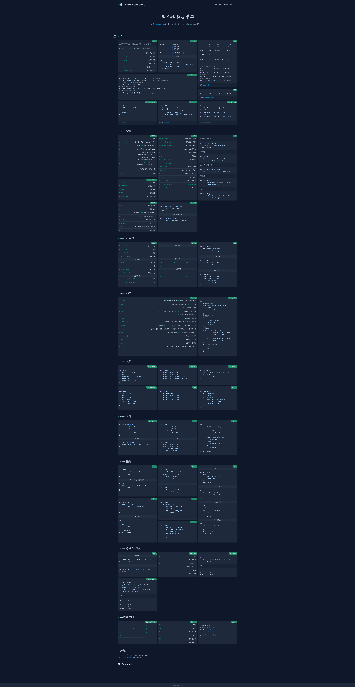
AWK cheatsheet (125, 657)
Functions (206, 122)
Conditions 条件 (208, 98)
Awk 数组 (166, 122)
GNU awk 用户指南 (125, 655)
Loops (125, 122)
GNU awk (158, 24)
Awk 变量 (206, 85)
